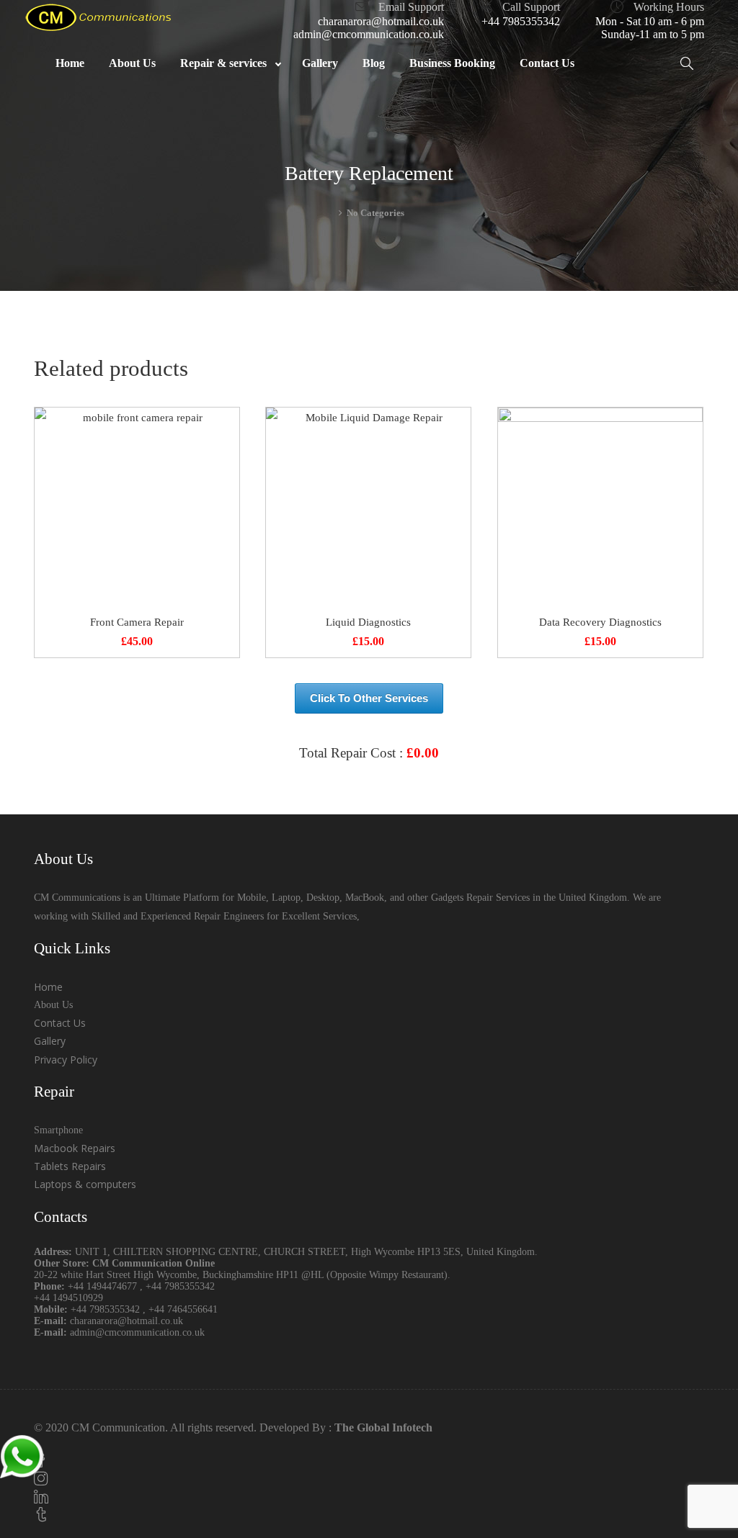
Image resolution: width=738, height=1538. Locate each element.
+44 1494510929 (68, 1297)
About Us (53, 1004)
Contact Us (60, 1023)
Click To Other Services (369, 698)
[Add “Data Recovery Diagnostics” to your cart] (600, 510)
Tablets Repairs (70, 1166)
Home (48, 987)
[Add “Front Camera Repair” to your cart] (137, 510)
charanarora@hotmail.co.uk (381, 21)
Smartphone (58, 1130)
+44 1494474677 (104, 1286)
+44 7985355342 (520, 21)
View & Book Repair (369, 788)
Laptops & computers (85, 1184)
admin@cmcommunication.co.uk (368, 34)
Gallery (50, 1041)
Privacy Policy (65, 1059)
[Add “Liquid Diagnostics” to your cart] (368, 510)
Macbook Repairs (74, 1148)
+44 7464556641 (183, 1309)
